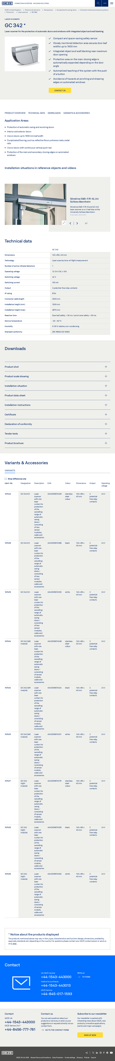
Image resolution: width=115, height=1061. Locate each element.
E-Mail (14, 943)
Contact (9, 1013)
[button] (70, 223)
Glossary (80, 1057)
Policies (86, 1057)
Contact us (60, 90)
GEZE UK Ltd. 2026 (22, 1057)
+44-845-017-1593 (56, 994)
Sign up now (90, 1035)
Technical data (36, 113)
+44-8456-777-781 (20, 1029)
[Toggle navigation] (111, 3)
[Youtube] (111, 1053)
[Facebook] (104, 1053)
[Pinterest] (107, 1053)
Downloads (54, 113)
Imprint (93, 1057)
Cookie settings (70, 1057)
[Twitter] (93, 1053)
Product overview (15, 113)
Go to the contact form (57, 1030)
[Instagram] (100, 1053)
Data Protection (57, 1057)
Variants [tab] (10, 470)
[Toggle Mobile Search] (98, 3)
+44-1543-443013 (56, 985)
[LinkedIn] (96, 1053)
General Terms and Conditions (41, 1057)
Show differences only (17, 479)
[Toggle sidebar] (105, 3)
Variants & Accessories (76, 113)
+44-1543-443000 (56, 977)
